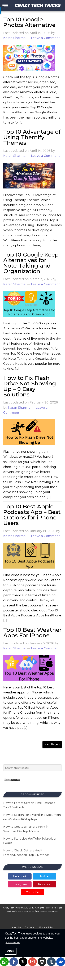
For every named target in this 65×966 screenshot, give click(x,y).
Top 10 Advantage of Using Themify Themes (32, 137)
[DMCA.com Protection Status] (12, 782)
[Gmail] (32, 961)
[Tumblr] (51, 961)
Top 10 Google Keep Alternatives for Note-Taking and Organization (31, 262)
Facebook (20, 876)
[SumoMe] (60, 961)
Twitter (45, 876)
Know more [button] (13, 942)
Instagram (20, 884)
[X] (23, 961)
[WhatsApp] (4, 961)
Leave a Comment (45, 38)
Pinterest (44, 884)
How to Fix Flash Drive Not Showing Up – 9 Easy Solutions (29, 386)
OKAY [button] (10, 951)
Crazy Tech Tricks (38, 5)
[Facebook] (13, 961)
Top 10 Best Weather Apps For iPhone (32, 632)
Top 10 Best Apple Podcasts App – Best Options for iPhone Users (32, 514)
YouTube (32, 892)
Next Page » (52, 744)
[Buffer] (42, 961)
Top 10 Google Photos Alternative (29, 22)
